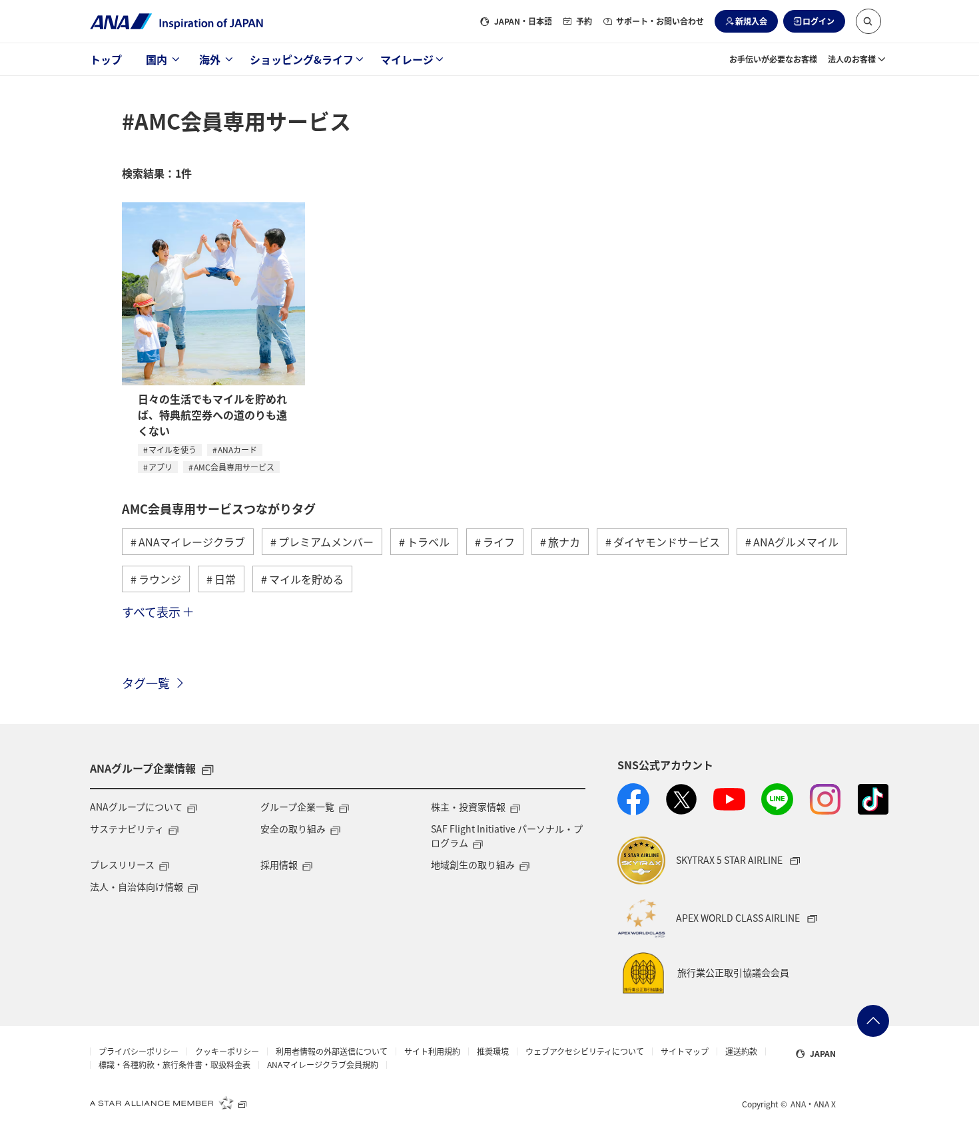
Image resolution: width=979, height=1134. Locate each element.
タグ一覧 (146, 682)
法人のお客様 (852, 59)
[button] (868, 21)
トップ (106, 59)
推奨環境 (493, 1051)
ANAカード (237, 449)
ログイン (818, 21)
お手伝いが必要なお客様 (773, 59)
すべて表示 (151, 611)
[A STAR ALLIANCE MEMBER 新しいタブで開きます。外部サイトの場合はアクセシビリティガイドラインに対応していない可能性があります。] (168, 1102)
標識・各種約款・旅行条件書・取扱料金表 (174, 1065)
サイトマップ (685, 1051)
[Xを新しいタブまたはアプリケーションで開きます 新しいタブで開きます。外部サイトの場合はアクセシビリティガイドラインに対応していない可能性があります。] (681, 799)
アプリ (160, 466)
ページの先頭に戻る (873, 1021)
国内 (156, 59)
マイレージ (407, 59)
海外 (209, 59)
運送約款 (741, 1051)
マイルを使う (172, 449)
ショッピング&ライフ (302, 59)
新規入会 (751, 21)
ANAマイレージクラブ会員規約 (322, 1065)
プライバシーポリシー (138, 1051)
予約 (584, 21)
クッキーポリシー (227, 1051)
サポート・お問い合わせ (660, 21)
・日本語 (523, 21)
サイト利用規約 (432, 1051)
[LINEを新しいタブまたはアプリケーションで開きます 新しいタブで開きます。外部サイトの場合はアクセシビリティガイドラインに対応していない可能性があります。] (777, 799)
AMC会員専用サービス (234, 466)
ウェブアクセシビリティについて (584, 1051)
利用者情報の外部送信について (332, 1051)
